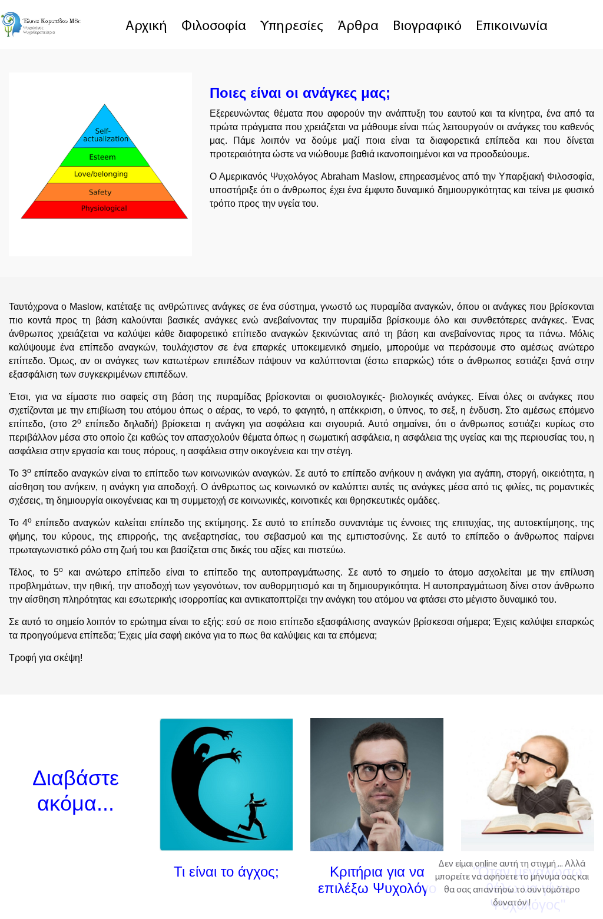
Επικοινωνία (512, 26)
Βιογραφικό (427, 26)
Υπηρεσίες (291, 26)
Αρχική (146, 26)
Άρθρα (358, 26)
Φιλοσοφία (213, 26)
